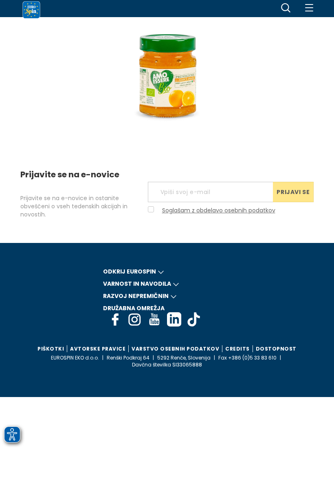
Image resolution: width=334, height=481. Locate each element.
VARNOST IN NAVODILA (137, 284)
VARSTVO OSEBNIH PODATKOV (175, 348)
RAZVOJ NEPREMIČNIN (136, 296)
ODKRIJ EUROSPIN (129, 271)
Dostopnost (276, 348)
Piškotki (50, 348)
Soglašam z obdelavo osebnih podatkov (218, 210)
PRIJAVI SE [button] (293, 192)
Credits (237, 348)
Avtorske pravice (97, 348)
